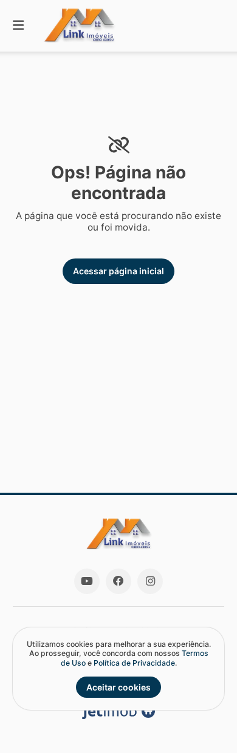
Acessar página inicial (118, 271)
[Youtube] (87, 581)
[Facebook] (118, 581)
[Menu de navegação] (18, 26)
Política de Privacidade (134, 662)
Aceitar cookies (118, 687)
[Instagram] (150, 581)
